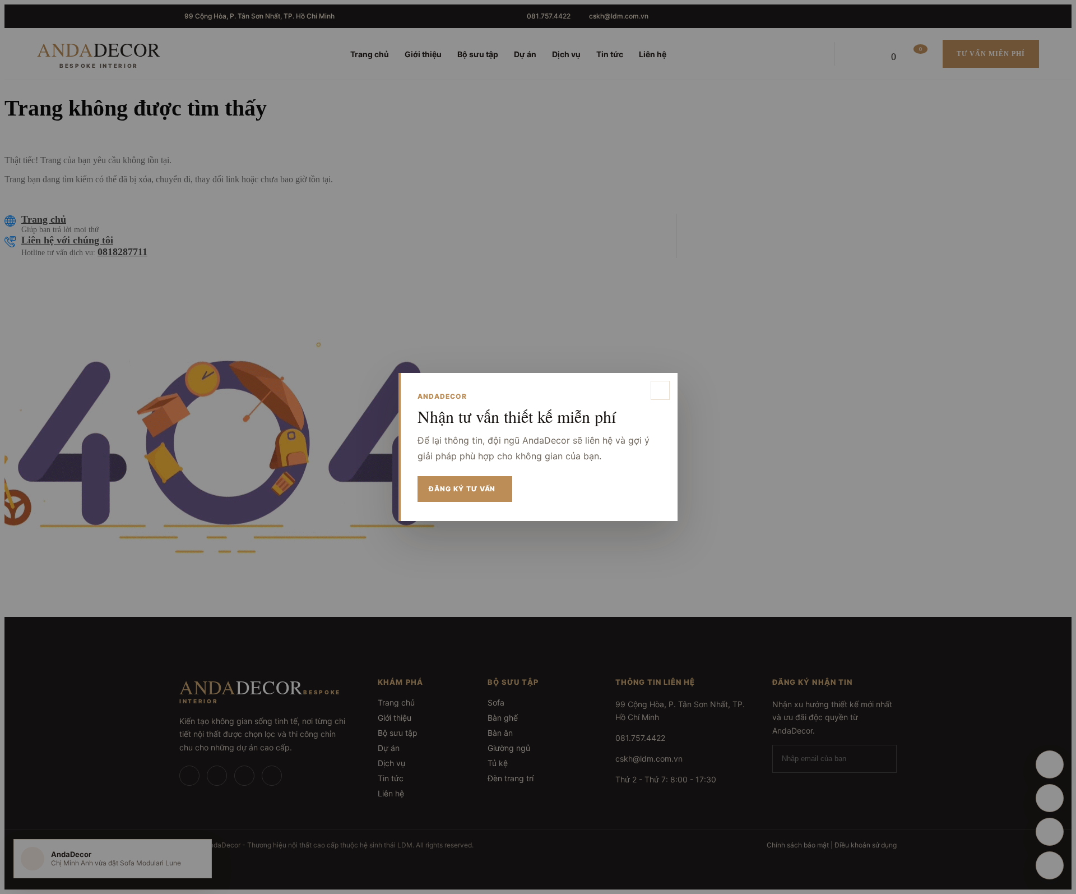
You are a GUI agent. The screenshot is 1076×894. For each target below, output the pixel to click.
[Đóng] (660, 390)
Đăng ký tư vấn (462, 489)
